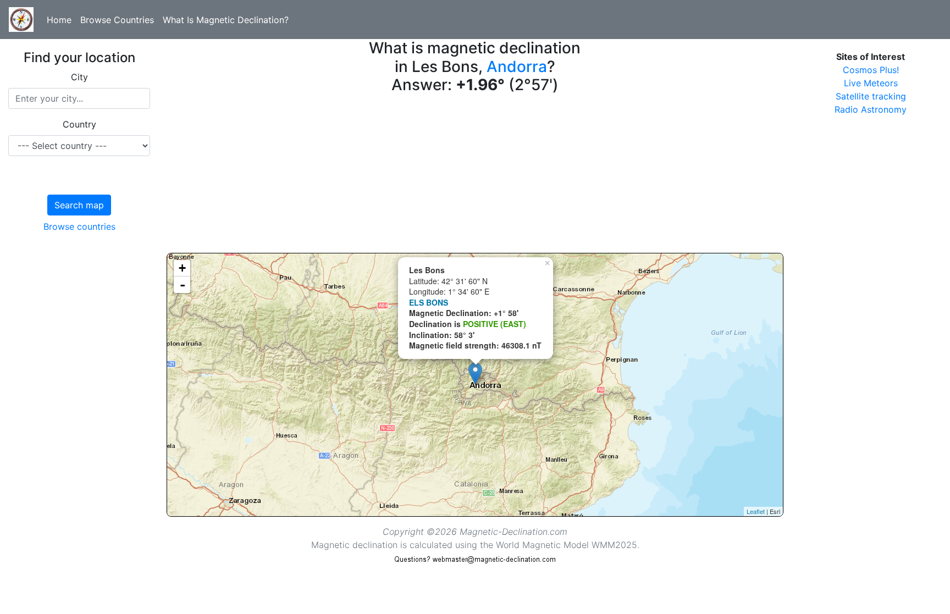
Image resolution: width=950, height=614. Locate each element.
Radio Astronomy (871, 109)
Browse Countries (117, 19)
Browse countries (79, 226)
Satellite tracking (871, 96)
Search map (79, 205)
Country (79, 124)
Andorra (517, 66)
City (79, 76)
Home (59, 19)
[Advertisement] (475, 176)
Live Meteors (871, 83)
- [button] (182, 284)
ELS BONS (428, 302)
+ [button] (182, 268)
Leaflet (756, 511)
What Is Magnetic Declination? (226, 19)
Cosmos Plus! (871, 69)
